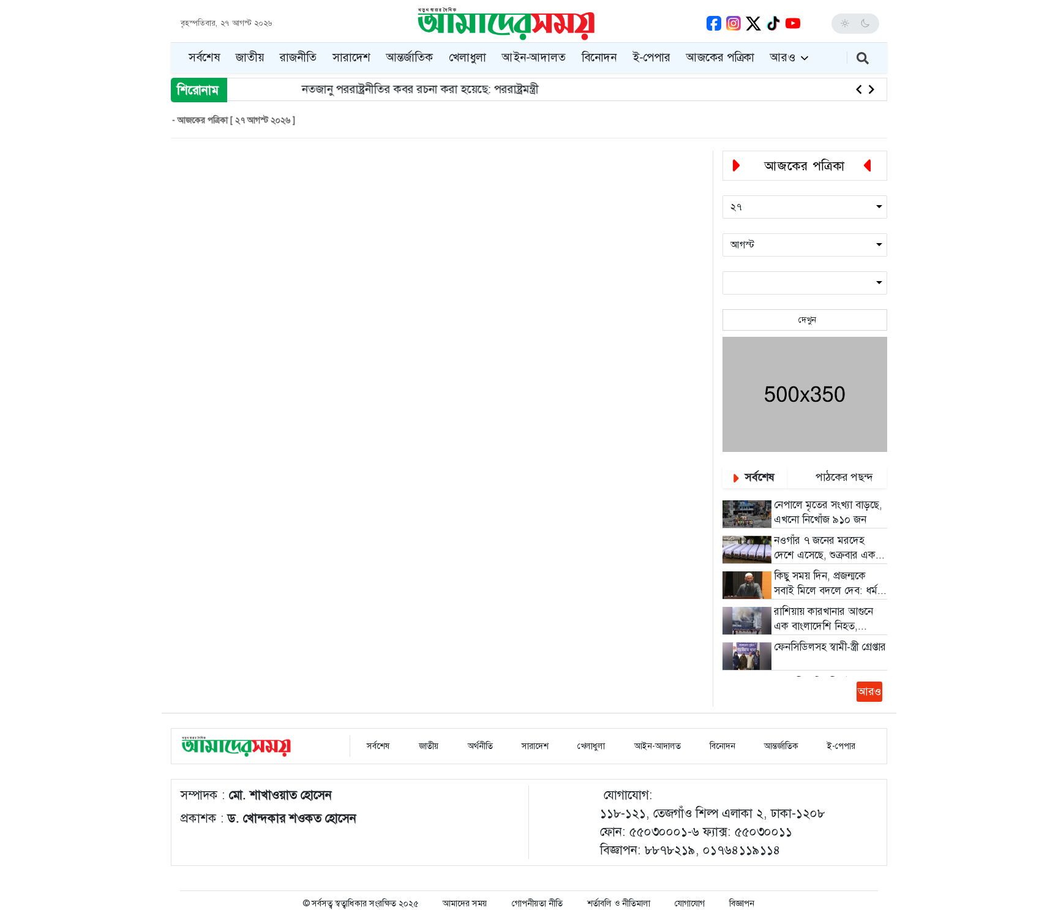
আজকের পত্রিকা (720, 57)
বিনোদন (599, 57)
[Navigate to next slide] (871, 89)
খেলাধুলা (467, 57)
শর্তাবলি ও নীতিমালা (618, 903)
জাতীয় (250, 57)
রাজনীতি (298, 57)
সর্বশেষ (204, 57)
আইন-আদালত (534, 57)
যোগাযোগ (690, 903)
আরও (784, 57)
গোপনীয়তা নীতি (537, 903)
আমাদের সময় (465, 903)
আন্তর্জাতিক (409, 57)
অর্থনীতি (479, 745)
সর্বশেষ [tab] (758, 477)
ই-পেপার (651, 57)
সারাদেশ (351, 57)
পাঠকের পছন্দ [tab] (842, 477)
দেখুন (805, 319)
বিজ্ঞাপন (741, 903)
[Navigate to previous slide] (859, 89)
